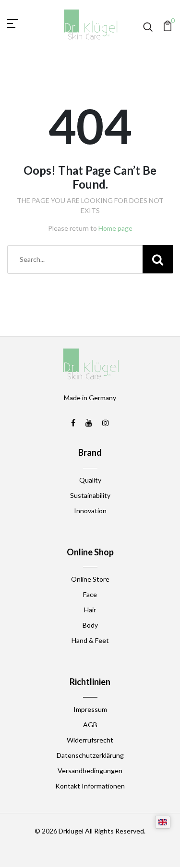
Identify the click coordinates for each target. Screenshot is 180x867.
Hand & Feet (90, 640)
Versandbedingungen (90, 770)
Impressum (90, 709)
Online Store (90, 579)
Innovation (90, 511)
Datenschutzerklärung (90, 755)
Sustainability (90, 495)
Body (90, 625)
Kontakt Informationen (90, 786)
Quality (90, 480)
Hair (90, 610)
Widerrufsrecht (90, 740)
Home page (115, 228)
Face (90, 594)
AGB (90, 725)
